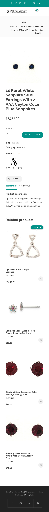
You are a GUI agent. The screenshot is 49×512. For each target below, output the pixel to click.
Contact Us (24, 186)
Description (11, 186)
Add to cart (34, 135)
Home (12, 26)
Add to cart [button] (40, 278)
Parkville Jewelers (17, 492)
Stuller (16, 154)
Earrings (21, 147)
